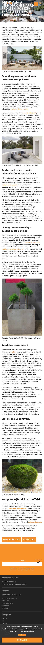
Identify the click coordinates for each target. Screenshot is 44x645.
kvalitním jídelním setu (19, 109)
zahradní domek (35, 522)
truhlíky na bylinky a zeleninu (12, 249)
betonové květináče (32, 242)
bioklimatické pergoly (9, 185)
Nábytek (4, 618)
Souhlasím (22, 640)
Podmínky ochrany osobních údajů (14, 584)
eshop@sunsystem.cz (9, 598)
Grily (3, 621)
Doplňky (4, 623)
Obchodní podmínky (9, 582)
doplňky (13, 352)
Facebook (5, 606)
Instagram (5, 608)
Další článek (29, 539)
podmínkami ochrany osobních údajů (22, 569)
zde (32, 631)
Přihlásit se (38, 562)
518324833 (5, 601)
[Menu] (3, 2)
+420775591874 (7, 603)
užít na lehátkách (29, 113)
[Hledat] (31, 3)
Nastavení (22, 635)
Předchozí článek (11, 539)
